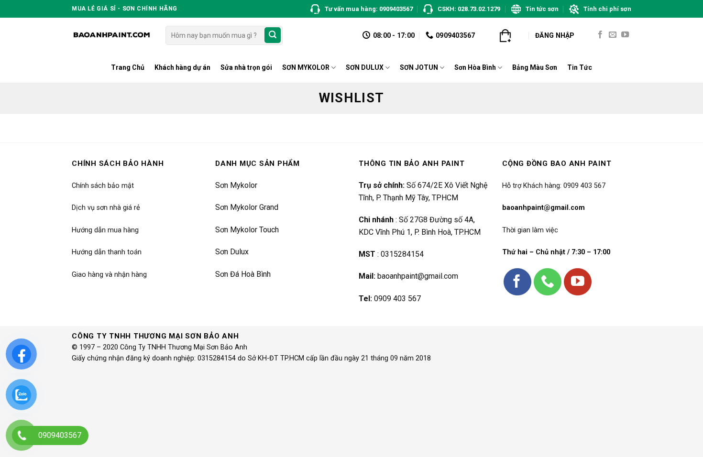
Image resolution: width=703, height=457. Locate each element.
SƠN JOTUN (419, 67)
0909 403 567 (397, 298)
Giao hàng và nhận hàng (109, 275)
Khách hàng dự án (182, 67)
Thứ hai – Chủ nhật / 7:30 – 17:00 (556, 252)
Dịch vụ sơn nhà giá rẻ (106, 208)
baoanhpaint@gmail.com (417, 276)
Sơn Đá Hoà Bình (243, 274)
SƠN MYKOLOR (306, 67)
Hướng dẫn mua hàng (105, 230)
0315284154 (402, 254)
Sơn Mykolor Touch (247, 229)
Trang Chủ (127, 67)
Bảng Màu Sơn (534, 67)
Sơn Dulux (232, 251)
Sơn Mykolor (236, 185)
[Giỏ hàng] (505, 35)
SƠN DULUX (365, 67)
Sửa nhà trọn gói (246, 67)
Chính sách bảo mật (103, 186)
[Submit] (272, 35)
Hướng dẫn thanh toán (107, 252)
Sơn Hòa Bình (475, 67)
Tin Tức (579, 67)
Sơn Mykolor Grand (246, 207)
